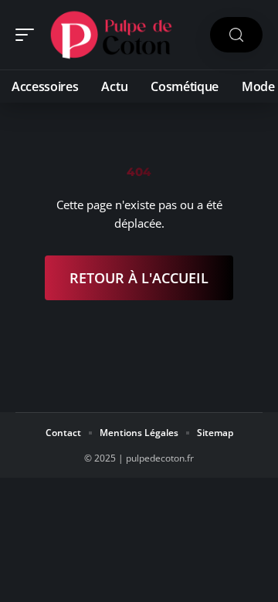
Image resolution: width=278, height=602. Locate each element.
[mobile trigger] (28, 34)
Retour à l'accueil (139, 278)
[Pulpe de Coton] (111, 34)
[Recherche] (236, 35)
